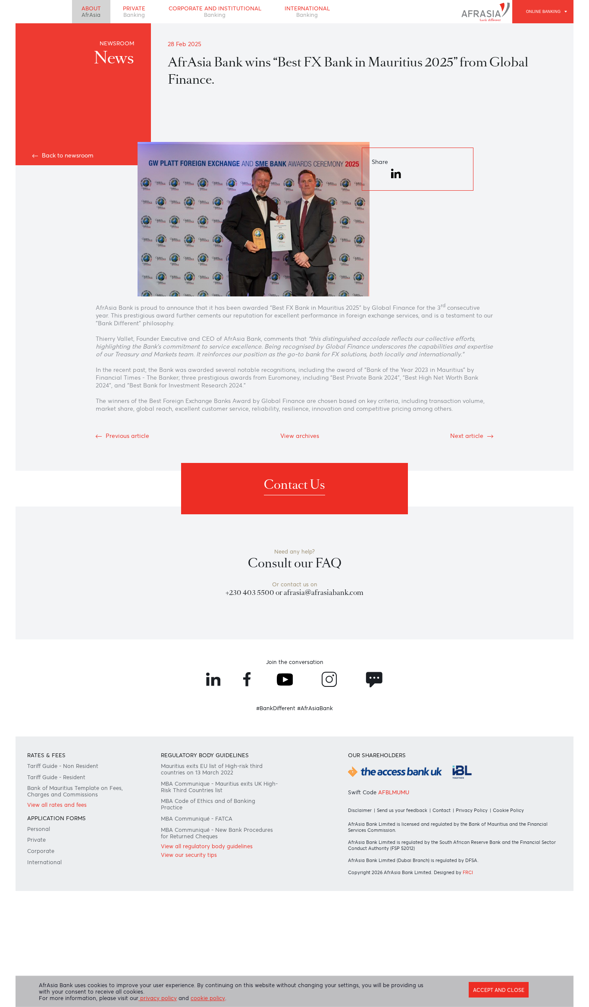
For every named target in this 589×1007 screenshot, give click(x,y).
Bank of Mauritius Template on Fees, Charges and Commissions (75, 791)
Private (134, 11)
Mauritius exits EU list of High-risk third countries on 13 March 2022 (212, 769)
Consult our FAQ (294, 563)
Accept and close (498, 990)
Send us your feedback (402, 810)
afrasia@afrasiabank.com (323, 593)
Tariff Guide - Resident (56, 777)
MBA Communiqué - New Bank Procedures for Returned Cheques (217, 833)
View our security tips (189, 855)
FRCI (468, 872)
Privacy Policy (472, 810)
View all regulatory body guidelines (207, 846)
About (91, 11)
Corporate (40, 851)
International (307, 11)
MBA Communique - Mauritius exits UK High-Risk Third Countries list (219, 786)
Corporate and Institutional (215, 11)
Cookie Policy (508, 810)
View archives (299, 436)
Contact (441, 810)
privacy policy (157, 998)
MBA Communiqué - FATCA (196, 818)
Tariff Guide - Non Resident (62, 766)
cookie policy (208, 998)
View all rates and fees (57, 805)
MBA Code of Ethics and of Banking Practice (208, 804)
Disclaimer (360, 810)
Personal (38, 829)
